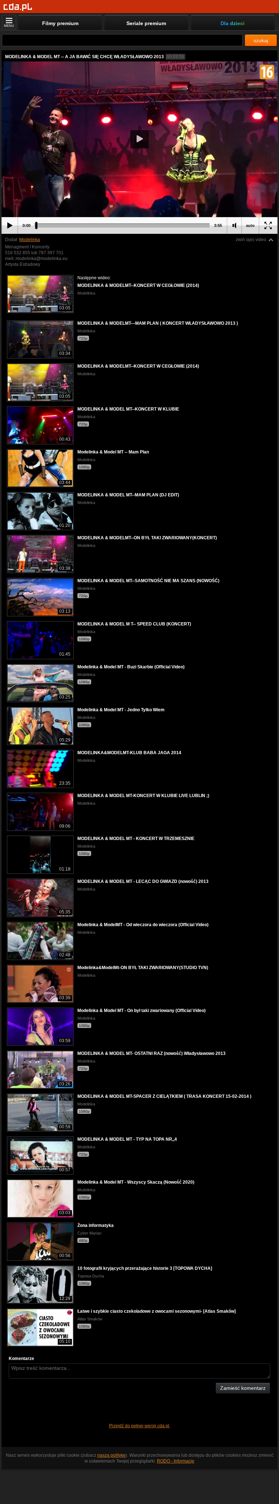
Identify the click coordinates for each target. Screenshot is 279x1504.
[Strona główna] (18, 7)
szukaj (261, 40)
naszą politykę (111, 1455)
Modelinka (29, 239)
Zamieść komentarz (243, 1388)
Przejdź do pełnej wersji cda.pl (139, 1425)
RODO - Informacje (175, 1461)
